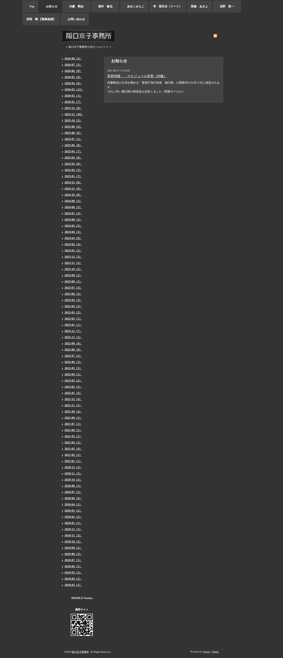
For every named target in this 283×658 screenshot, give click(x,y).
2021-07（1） (73, 424)
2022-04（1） (73, 374)
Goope (206, 651)
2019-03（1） (73, 585)
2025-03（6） (73, 163)
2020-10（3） (73, 479)
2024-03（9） (73, 238)
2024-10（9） (73, 194)
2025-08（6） (73, 132)
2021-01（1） (73, 461)
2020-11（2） (73, 473)
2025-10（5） (73, 120)
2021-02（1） (73, 455)
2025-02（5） (73, 170)
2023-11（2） (73, 263)
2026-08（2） (73, 58)
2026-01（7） (73, 102)
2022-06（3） (73, 362)
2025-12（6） (73, 108)
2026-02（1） (73, 95)
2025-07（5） (73, 139)
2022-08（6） (73, 349)
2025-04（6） (73, 157)
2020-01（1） (73, 523)
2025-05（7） (73, 151)
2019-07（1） (73, 560)
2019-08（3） (73, 554)
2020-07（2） (73, 492)
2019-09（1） (73, 547)
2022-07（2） (73, 355)
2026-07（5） (73, 64)
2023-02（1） (73, 318)
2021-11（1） (73, 405)
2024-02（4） (73, 244)
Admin (215, 651)
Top (30, 6)
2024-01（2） (73, 250)
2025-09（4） (73, 126)
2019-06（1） (73, 566)
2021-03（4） (73, 448)
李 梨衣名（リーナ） (167, 6)
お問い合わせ (75, 19)
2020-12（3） (73, 467)
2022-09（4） (73, 343)
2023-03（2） (73, 312)
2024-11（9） (73, 188)
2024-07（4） (73, 213)
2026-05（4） (73, 77)
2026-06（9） (73, 71)
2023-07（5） (73, 287)
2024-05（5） (73, 225)
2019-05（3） (73, 572)
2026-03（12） (74, 89)
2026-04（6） (73, 83)
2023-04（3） (73, 306)
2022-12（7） (73, 331)
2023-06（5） (73, 293)
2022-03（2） (73, 380)
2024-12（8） (73, 182)
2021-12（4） (73, 399)
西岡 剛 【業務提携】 (41, 19)
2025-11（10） (74, 114)
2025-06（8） (73, 145)
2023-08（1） (73, 281)
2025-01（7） (73, 176)
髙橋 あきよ (199, 6)
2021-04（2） (73, 442)
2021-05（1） (73, 436)
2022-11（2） (73, 337)
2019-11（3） (73, 535)
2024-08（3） (73, 207)
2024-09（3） (73, 201)
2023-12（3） (73, 256)
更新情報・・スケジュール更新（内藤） (137, 76)
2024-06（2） (73, 219)
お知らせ (50, 6)
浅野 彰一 (227, 6)
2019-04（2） (73, 578)
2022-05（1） (73, 368)
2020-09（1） (73, 485)
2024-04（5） (73, 232)
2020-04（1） (73, 504)
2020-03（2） (73, 510)
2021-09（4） (73, 411)
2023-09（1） (73, 275)
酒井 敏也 (105, 6)
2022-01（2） (73, 393)
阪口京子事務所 (80, 651)
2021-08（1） (73, 417)
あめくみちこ (134, 6)
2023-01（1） (73, 324)
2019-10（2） (73, 541)
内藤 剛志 (76, 6)
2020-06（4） (73, 498)
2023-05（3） (73, 300)
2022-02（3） (73, 386)
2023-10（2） (73, 269)
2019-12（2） (73, 529)
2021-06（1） (73, 430)
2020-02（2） (73, 516)
